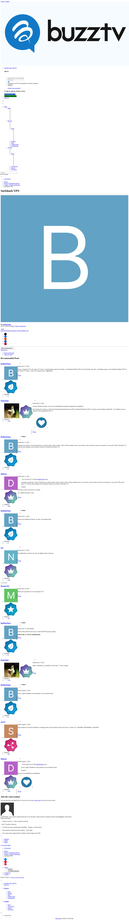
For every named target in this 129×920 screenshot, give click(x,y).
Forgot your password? (14, 88)
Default (10, 869)
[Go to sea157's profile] (11, 737)
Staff (12, 143)
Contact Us (7, 873)
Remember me (12, 83)
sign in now (37, 800)
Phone (6, 842)
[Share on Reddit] (5, 339)
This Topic (5, 174)
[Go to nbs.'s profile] (11, 563)
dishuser (4, 474)
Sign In (10, 85)
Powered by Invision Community (17, 877)
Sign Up (6, 98)
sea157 (3, 722)
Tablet (6, 840)
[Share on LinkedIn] (5, 341)
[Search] (1, 176)
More (5, 106)
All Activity (14, 166)
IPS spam (58, 918)
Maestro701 (5, 586)
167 (9, 754)
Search (13, 168)
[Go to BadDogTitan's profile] (64, 321)
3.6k (9, 580)
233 (9, 618)
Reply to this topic (9, 353)
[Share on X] (5, 334)
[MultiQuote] (18, 374)
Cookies (6, 874)
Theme (6, 867)
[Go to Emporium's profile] (11, 417)
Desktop (6, 839)
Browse (10, 121)
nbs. (2, 548)
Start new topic (8, 354)
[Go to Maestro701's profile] (11, 601)
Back (9, 892)
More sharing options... (7, 348)
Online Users (15, 144)
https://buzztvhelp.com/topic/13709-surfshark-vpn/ (15, 330)
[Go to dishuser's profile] (11, 489)
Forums (13, 141)
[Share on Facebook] (5, 336)
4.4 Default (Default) (13, 871)
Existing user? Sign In (10, 68)
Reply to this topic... (6, 818)
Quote (19, 375)
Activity (10, 147)
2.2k (9, 421)
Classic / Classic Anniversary (18, 326)
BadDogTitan (7, 324)
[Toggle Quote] (21, 479)
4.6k (9, 506)
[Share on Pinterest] (5, 344)
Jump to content (5, 1)
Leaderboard (14, 146)
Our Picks (14, 169)
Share (2, 329)
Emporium (5, 401)
